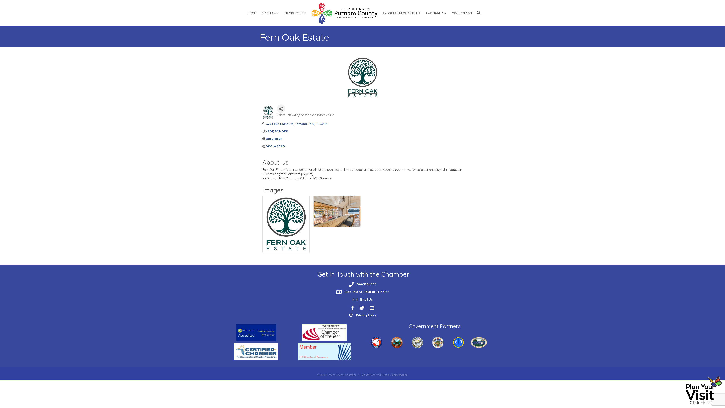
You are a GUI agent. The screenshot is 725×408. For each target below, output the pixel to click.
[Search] (478, 12)
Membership (294, 13)
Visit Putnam (462, 13)
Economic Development (401, 13)
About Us (268, 13)
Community (434, 13)
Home (251, 13)
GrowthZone (400, 374)
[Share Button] (281, 108)
